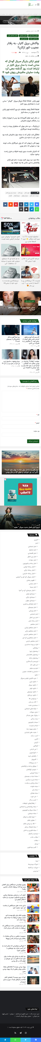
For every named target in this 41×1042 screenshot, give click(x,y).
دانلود (36, 675)
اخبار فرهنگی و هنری (29, 604)
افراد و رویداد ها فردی (31, 644)
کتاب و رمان (32, 702)
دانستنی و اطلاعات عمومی (30, 671)
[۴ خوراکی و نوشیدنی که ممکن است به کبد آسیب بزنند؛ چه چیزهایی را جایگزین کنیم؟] (33, 949)
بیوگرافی (35, 648)
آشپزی (36, 540)
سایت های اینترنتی (30, 732)
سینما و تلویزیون (33, 722)
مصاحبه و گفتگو (33, 834)
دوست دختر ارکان (34, 196)
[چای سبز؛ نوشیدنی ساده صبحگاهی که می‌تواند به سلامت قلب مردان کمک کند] (33, 929)
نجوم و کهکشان (31, 769)
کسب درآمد (34, 736)
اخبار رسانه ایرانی (29, 567)
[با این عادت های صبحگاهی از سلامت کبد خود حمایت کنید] (33, 908)
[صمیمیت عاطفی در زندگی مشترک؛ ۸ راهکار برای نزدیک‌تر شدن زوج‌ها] (33, 939)
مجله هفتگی (34, 793)
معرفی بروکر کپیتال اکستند (23, 1016)
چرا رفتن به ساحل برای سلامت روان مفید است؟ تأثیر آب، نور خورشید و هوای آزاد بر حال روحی (15, 958)
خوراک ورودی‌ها (33, 864)
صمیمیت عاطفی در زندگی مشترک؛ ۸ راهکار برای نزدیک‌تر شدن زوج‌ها (14, 937)
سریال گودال (17, 196)
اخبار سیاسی (32, 584)
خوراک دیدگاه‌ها (33, 868)
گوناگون (35, 746)
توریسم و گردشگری (32, 661)
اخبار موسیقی (32, 607)
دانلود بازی (33, 682)
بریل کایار (20, 193)
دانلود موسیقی (31, 692)
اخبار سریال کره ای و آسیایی (25, 577)
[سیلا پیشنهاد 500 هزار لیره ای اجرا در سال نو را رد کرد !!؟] (11, 354)
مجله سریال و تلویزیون (29, 810)
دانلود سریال (32, 685)
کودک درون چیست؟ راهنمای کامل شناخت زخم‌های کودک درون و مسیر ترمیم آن (23, 470)
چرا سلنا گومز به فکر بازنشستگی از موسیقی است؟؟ (13, 339)
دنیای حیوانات (34, 712)
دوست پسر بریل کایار (11, 193)
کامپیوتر (33, 759)
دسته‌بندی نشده (33, 705)
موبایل (12, 1014)
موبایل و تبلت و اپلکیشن (28, 766)
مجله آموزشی (34, 773)
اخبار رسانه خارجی (29, 573)
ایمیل (37, 423)
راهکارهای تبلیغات (29, 803)
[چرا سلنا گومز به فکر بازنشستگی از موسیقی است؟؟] (11, 330)
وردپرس (35, 871)
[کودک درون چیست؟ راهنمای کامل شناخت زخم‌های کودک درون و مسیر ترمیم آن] (33, 980)
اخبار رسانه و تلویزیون (29, 563)
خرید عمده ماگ (34, 1014)
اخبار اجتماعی (32, 546)
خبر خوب (33, 796)
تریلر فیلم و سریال (29, 817)
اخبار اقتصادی (32, 553)
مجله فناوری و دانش (29, 830)
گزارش (36, 742)
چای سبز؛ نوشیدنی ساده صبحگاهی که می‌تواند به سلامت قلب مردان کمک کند (14, 928)
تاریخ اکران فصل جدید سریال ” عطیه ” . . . (25, 527)
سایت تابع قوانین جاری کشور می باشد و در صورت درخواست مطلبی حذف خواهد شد (20, 14)
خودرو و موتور (34, 668)
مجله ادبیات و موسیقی (31, 776)
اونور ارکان (26, 193)
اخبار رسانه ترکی (33, 36)
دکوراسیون (33, 753)
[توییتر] (31, 204)
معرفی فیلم (31, 820)
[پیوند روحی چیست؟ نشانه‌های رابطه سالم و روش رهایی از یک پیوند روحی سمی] (33, 970)
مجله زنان (35, 790)
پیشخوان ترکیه (34, 39)
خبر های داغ (34, 665)
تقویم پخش (31, 580)
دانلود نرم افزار (31, 695)
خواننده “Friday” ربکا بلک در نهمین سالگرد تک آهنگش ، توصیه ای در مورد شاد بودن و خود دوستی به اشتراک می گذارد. (30, 365)
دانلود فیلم (33, 688)
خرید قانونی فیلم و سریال (28, 678)
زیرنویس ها (32, 698)
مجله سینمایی (32, 813)
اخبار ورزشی (32, 611)
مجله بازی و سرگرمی (32, 780)
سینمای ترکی (24, 39)
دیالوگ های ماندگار (32, 715)
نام (38, 415)
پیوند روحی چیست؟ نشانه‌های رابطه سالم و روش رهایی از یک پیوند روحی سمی (14, 969)
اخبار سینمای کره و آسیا (27, 590)
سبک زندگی (34, 719)
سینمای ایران (30, 594)
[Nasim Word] (30, 4)
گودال (10, 196)
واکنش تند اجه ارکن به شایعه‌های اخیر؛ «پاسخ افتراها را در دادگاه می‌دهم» (21, 308)
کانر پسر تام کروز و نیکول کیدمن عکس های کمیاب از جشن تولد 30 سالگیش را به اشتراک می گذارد (30, 340)
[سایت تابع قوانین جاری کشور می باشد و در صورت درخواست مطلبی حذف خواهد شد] (20, 20)
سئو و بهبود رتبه (31, 729)
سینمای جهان (30, 600)
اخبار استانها (32, 550)
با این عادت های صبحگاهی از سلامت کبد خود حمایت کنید (14, 906)
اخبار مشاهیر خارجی (30, 634)
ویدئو (36, 844)
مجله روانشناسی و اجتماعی (28, 807)
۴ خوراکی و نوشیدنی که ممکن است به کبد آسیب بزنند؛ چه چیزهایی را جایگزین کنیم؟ (14, 948)
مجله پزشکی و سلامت (31, 783)
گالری (36, 739)
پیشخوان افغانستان (32, 655)
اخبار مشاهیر (29, 31)
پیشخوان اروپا (34, 651)
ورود (36, 861)
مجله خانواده (34, 786)
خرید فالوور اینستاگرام (22, 1014)
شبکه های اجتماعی (30, 709)
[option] (20, 303)
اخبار (36, 543)
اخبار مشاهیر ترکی (12, 36)
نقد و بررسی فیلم (29, 823)
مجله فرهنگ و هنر (30, 827)
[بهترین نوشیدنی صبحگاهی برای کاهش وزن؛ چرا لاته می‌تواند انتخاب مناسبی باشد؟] (33, 888)
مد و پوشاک (32, 763)
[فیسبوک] (37, 204)
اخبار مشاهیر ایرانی (30, 628)
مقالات (36, 840)
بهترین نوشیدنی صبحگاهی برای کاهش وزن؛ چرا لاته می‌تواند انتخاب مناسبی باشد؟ (14, 886)
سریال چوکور (25, 196)
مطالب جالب (34, 837)
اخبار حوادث (32, 560)
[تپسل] (5, 479)
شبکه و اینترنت (33, 725)
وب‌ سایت (36, 431)
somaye (33, 53)
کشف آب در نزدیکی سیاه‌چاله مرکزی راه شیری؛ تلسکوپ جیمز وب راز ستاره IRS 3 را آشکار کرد (14, 897)
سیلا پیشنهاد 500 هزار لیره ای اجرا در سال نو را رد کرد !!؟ (11, 362)
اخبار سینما (33, 587)
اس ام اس (33, 749)
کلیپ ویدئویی (31, 847)
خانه (36, 31)
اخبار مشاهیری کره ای (29, 638)
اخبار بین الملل (32, 557)
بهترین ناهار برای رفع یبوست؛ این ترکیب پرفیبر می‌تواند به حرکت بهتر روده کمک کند (15, 917)
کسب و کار (32, 800)
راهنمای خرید (32, 756)
